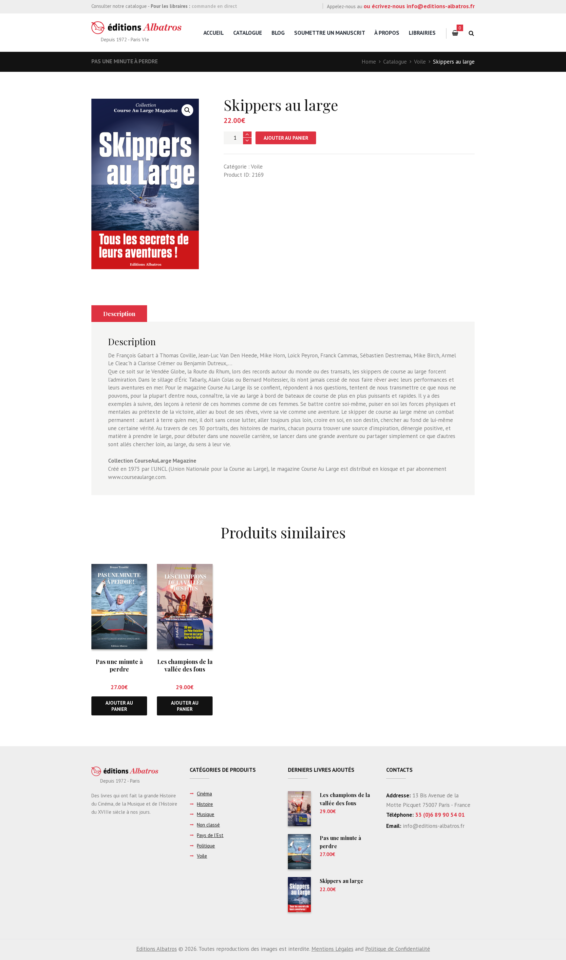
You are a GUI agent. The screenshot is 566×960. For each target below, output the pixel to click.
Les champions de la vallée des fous (185, 665)
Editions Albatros (156, 948)
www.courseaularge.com (136, 477)
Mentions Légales (332, 948)
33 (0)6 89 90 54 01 (440, 814)
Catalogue (247, 32)
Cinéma (204, 793)
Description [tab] (119, 314)
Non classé (208, 825)
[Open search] (471, 33)
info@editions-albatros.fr (432, 826)
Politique (206, 846)
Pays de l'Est (210, 835)
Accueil (213, 32)
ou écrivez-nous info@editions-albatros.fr (419, 6)
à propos (386, 32)
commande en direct (214, 6)
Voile (420, 61)
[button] (187, 110)
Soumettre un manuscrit (329, 32)
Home (369, 61)
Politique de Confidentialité (397, 948)
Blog (278, 32)
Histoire (205, 804)
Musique (205, 814)
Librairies (422, 32)
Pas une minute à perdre (124, 61)
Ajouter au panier (286, 138)
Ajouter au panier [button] (119, 706)
